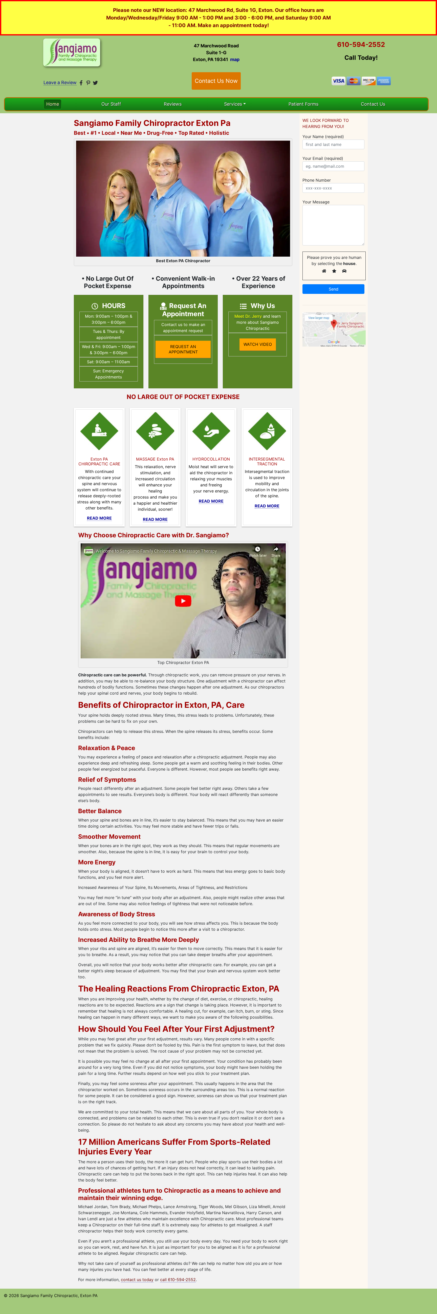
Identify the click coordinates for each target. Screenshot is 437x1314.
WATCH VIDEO (258, 344)
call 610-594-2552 (178, 1279)
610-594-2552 (361, 44)
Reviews (173, 104)
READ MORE (99, 518)
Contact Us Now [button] (216, 81)
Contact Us (373, 104)
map (234, 59)
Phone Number (316, 180)
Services (233, 104)
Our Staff (111, 104)
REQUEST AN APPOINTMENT (183, 349)
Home (52, 104)
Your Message (316, 201)
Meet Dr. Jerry (248, 316)
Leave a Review (60, 82)
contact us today (137, 1279)
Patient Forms (303, 104)
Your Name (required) (323, 136)
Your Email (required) (322, 158)
